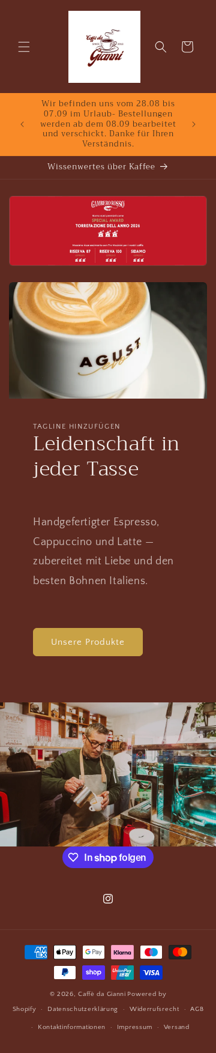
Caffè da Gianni (102, 994)
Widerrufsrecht (154, 1009)
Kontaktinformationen (72, 1027)
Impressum (134, 1027)
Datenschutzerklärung (82, 1009)
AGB (196, 1009)
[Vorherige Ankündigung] (22, 124)
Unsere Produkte (88, 642)
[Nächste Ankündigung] (194, 124)
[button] (24, 47)
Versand (177, 1027)
